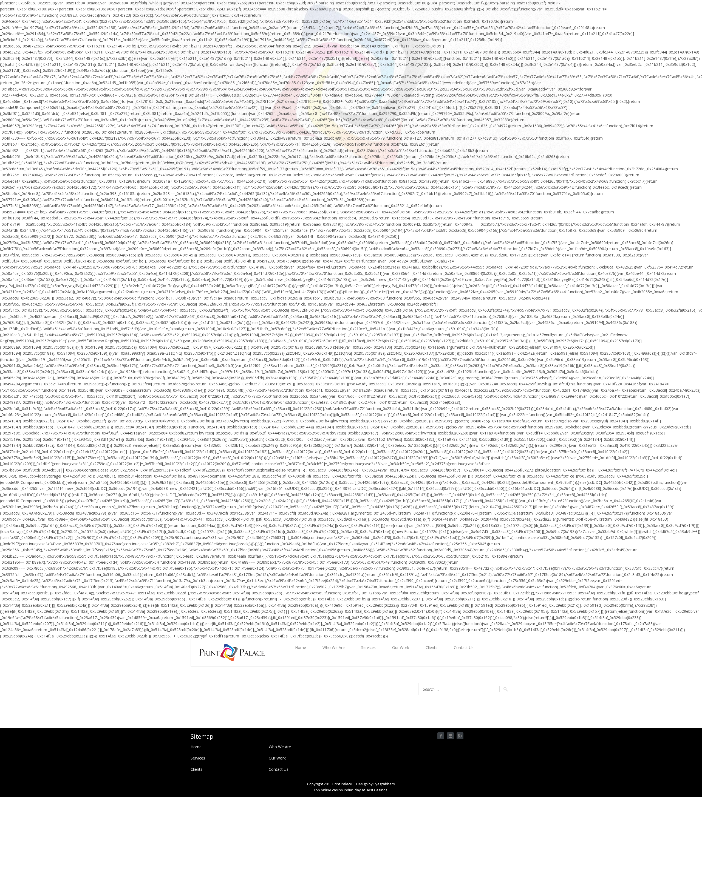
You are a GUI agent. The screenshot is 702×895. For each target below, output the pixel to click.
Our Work (400, 647)
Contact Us (464, 647)
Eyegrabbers (384, 783)
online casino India (336, 789)
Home (300, 647)
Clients (431, 647)
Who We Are (333, 647)
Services (368, 647)
